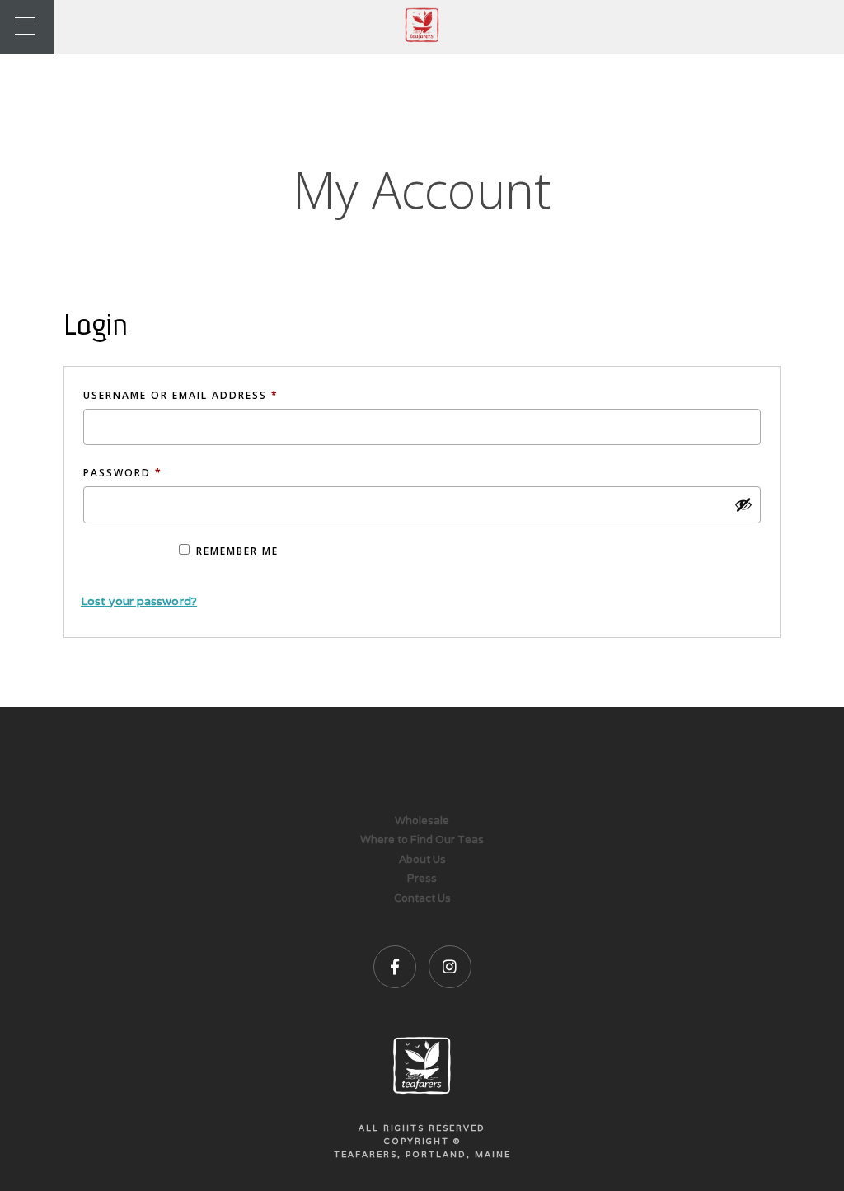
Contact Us (422, 898)
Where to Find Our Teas (422, 839)
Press (422, 878)
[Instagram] (450, 966)
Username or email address (210, 394)
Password (152, 472)
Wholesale (422, 821)
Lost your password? (139, 600)
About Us (422, 859)
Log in (124, 558)
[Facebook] (394, 966)
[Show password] (743, 504)
